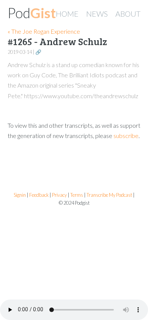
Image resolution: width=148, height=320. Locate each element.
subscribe (126, 135)
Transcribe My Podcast (109, 195)
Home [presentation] (67, 13)
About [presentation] (127, 13)
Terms (76, 195)
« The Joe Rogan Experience (44, 31)
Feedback (39, 195)
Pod (32, 13)
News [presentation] (97, 13)
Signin (20, 195)
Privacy (59, 195)
